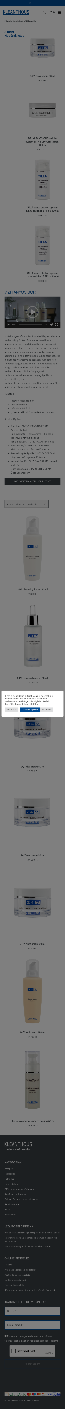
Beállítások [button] (12, 710)
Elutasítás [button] (46, 710)
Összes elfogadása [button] (30, 710)
